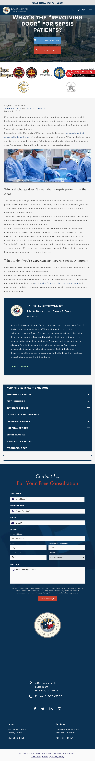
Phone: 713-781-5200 (48, 696)
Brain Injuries (16, 434)
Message (14, 564)
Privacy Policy (42, 592)
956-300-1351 (16, 738)
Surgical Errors (18, 408)
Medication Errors (19, 441)
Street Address (16, 534)
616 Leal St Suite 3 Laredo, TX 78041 (17, 731)
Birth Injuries (16, 401)
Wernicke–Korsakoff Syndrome (27, 388)
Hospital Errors (17, 428)
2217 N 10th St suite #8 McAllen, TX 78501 (67, 731)
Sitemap (46, 756)
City (12, 543)
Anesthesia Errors (19, 394)
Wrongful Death (18, 448)
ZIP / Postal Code (17, 553)
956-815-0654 (64, 738)
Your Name (16, 493)
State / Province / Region (58, 543)
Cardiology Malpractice (23, 414)
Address (15, 529)
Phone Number (18, 505)
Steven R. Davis (12, 108)
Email (14, 517)
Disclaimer (36, 756)
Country (52, 552)
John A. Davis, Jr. (36, 108)
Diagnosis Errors (18, 421)
